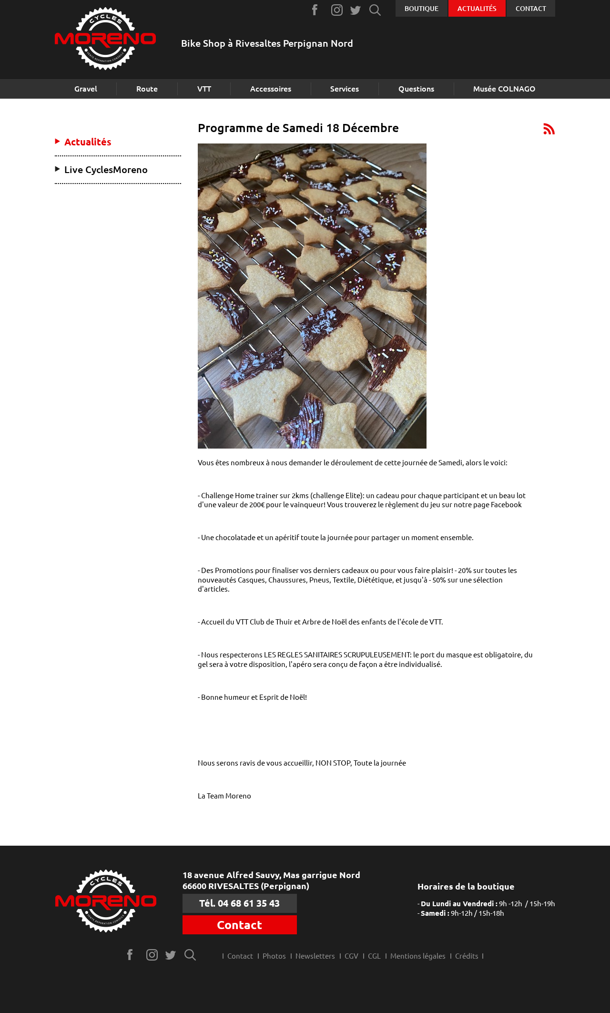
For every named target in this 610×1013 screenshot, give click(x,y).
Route (147, 88)
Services (344, 88)
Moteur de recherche (375, 10)
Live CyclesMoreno (106, 169)
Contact (531, 8)
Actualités (477, 8)
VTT (204, 88)
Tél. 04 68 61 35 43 (239, 903)
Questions (416, 88)
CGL (374, 956)
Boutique (421, 8)
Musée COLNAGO (504, 88)
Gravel (85, 88)
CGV (351, 956)
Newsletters (315, 956)
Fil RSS (549, 128)
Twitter (356, 10)
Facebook (318, 10)
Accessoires (270, 88)
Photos (274, 956)
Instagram (337, 10)
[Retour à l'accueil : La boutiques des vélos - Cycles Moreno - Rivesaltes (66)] (105, 39)
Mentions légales (418, 956)
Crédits (466, 956)
